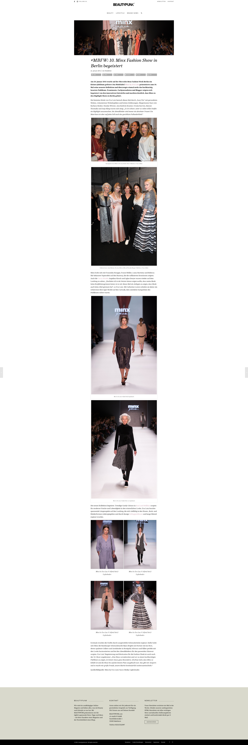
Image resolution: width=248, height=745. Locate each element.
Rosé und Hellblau (143, 505)
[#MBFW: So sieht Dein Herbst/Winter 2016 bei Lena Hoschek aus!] (1, 372)
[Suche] (141, 13)
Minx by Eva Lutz (132, 84)
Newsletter (161, 1)
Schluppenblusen (136, 514)
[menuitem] (161, 1)
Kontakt (171, 1)
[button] (96, 75)
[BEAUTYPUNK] (124, 7)
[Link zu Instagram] (77, 1)
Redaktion (108, 71)
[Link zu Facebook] (74, 1)
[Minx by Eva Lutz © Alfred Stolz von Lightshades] (124, 37)
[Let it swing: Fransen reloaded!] (246, 372)
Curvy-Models (103, 278)
